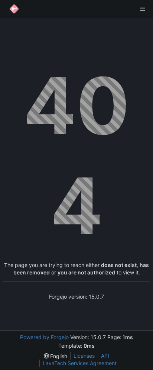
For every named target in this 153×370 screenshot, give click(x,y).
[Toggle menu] (142, 9)
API (105, 356)
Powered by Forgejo (44, 337)
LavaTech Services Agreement (80, 363)
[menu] (56, 356)
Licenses (84, 356)
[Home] (14, 9)
